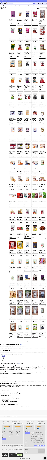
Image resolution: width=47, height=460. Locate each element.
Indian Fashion (37, 5)
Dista (21, 426)
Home (1, 7)
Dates (3, 443)
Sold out (13, 354)
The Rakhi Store (42, 5)
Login (43, 3)
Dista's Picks (14, 5)
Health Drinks (32, 5)
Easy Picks (18, 5)
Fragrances (22, 5)
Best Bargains (10, 5)
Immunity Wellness (27, 5)
